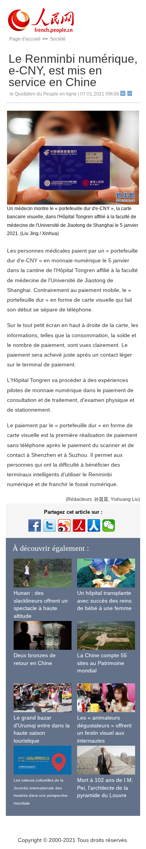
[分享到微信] (108, 525)
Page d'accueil (24, 39)
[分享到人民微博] (79, 525)
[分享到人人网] (94, 525)
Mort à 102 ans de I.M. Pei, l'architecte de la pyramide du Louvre (105, 787)
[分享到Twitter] (49, 525)
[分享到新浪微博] (64, 525)
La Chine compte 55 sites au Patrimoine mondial (102, 663)
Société (58, 39)
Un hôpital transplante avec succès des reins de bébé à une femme (104, 600)
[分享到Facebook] (34, 525)
